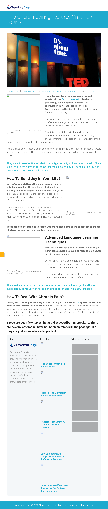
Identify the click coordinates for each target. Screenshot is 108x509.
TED (74, 91)
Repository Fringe (29, 91)
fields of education (71, 99)
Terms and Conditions (69, 505)
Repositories (51, 91)
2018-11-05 (14, 91)
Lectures (43, 91)
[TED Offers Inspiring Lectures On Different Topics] (54, 60)
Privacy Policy (87, 505)
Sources (70, 91)
